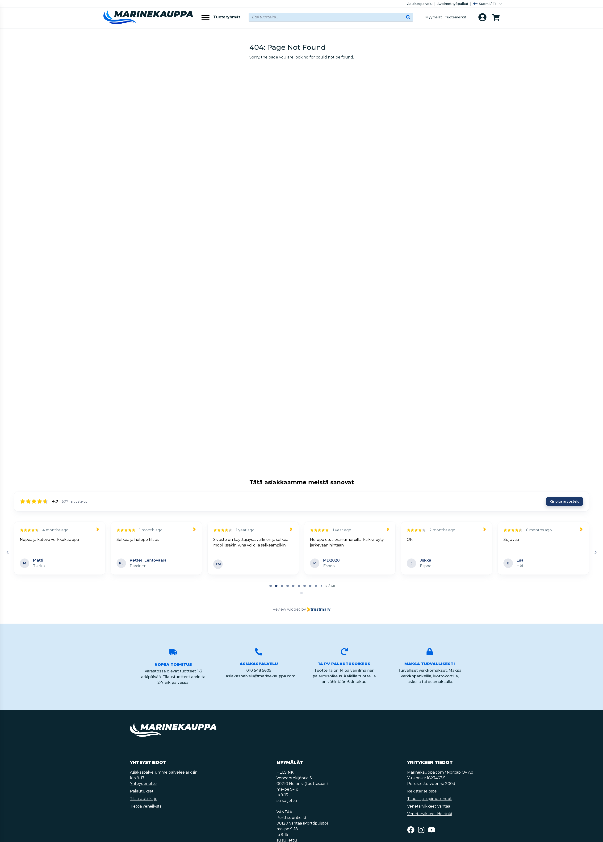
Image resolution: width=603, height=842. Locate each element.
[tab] (270, 586)
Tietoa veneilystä (146, 806)
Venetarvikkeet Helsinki (429, 814)
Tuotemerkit (455, 17)
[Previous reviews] (7, 552)
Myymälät (433, 17)
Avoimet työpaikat (452, 4)
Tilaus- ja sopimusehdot (429, 798)
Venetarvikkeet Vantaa (428, 806)
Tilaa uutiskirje (143, 798)
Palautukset (142, 791)
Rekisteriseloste (422, 791)
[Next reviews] (595, 552)
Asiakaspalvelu (419, 4)
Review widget (286, 609)
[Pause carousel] (301, 593)
